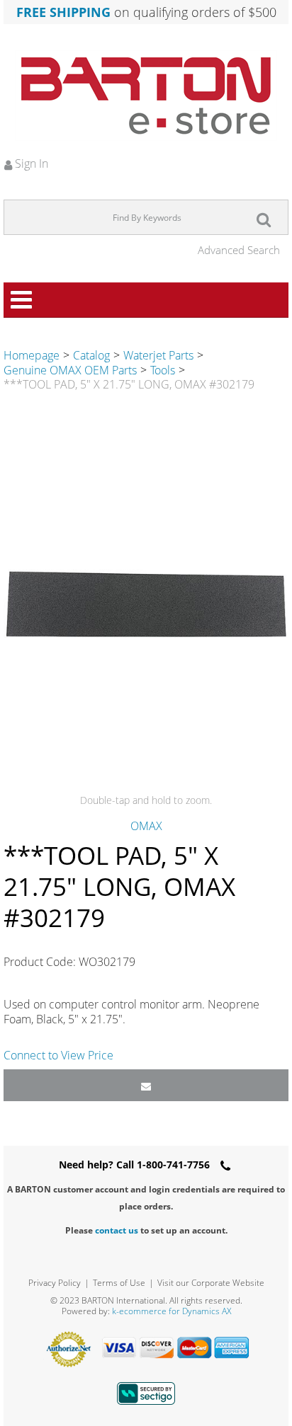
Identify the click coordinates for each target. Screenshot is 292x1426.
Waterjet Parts (158, 355)
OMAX (146, 826)
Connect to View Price (58, 1055)
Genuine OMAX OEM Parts (70, 370)
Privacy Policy (54, 1283)
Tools (162, 370)
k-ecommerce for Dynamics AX (171, 1311)
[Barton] (146, 95)
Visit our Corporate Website (210, 1283)
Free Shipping (63, 12)
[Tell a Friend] (146, 1085)
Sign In (30, 163)
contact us (116, 1230)
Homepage (32, 355)
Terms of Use (119, 1283)
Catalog (91, 355)
